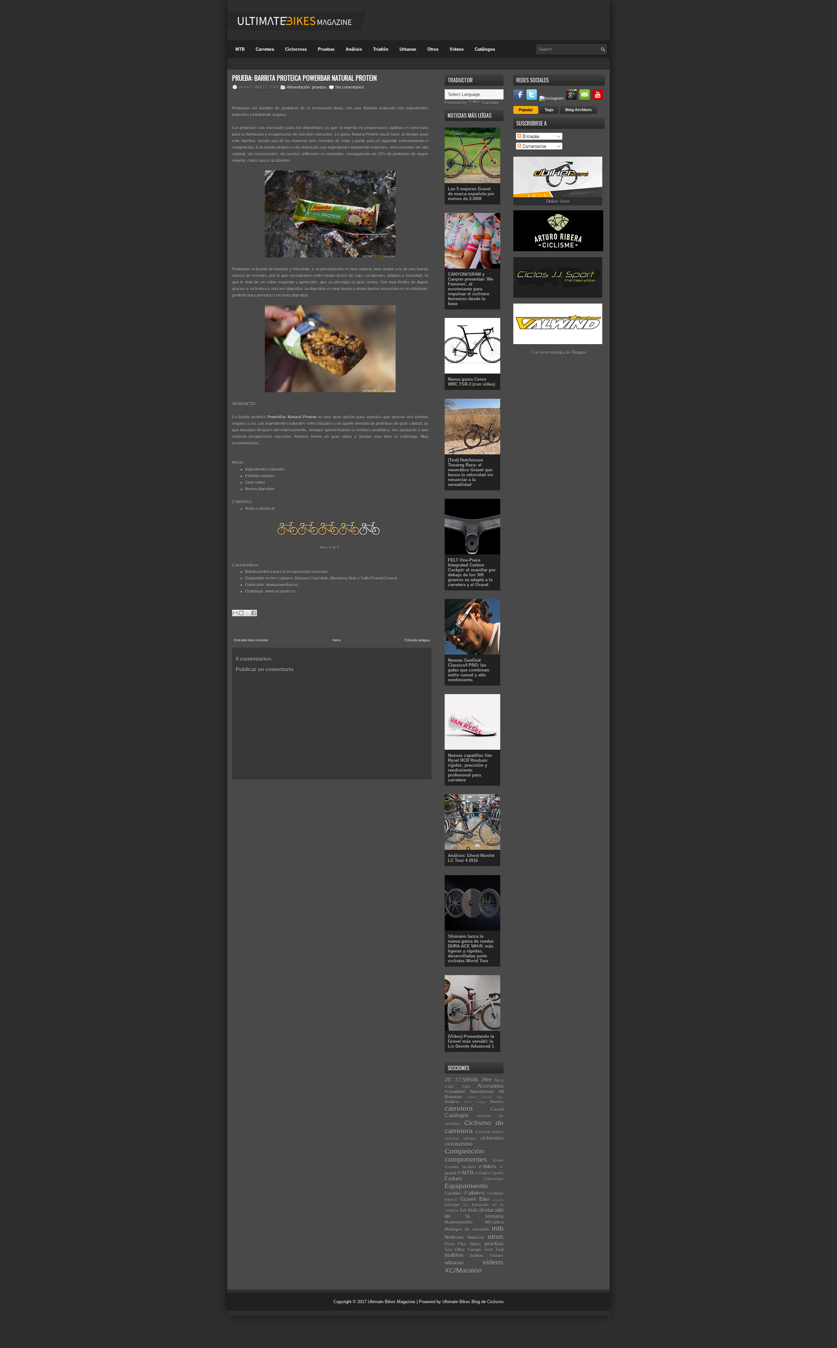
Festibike (495, 1193)
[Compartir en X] (247, 613)
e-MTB (465, 1173)
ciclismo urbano (460, 1138)
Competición (464, 1151)
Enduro (453, 1179)
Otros (432, 49)
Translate (490, 102)
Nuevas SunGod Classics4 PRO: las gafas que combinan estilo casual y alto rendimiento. (468, 670)
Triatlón (380, 49)
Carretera (265, 49)
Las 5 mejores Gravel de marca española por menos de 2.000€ (471, 193)
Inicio (337, 640)
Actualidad (455, 1091)
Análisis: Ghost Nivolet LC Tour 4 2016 (471, 858)
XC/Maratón (463, 1270)
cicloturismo (458, 1144)
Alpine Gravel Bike (486, 1097)
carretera (459, 1108)
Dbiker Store (558, 201)
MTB (240, 49)
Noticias (454, 1237)
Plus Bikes (469, 1244)
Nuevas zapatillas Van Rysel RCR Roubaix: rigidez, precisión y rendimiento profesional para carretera (470, 767)
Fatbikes (475, 1193)
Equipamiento (466, 1186)
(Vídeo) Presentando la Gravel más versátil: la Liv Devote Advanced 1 (471, 1041)
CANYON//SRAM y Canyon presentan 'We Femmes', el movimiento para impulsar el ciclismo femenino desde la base (470, 289)
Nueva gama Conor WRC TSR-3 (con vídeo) (471, 382)
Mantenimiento (458, 1222)
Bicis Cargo (475, 1102)
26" (449, 1080)
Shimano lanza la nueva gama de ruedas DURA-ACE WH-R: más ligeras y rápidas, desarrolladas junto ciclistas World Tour (471, 948)
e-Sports (496, 1173)
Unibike (497, 1255)
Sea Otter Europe (463, 1249)
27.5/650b (466, 1080)
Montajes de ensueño (467, 1229)
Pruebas (326, 49)
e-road (481, 1173)
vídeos (493, 1262)
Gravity (498, 1200)
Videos (457, 49)
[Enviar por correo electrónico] (235, 613)
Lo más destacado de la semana (474, 1213)
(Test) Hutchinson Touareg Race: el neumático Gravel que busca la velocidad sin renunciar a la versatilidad (470, 472)
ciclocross (492, 1138)
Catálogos (485, 49)
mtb (498, 1228)
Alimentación (298, 87)
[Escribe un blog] (241, 613)
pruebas (319, 87)
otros (496, 1236)
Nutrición (476, 1237)
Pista (449, 1244)
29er (486, 1080)
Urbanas (408, 49)
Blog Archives (578, 110)
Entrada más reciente (251, 640)
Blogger (579, 352)
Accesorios (491, 1086)
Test (488, 1249)
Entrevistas (494, 1179)
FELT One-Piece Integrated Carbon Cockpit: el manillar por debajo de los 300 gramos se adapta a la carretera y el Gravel (472, 572)
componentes (466, 1159)
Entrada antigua (417, 640)
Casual (497, 1109)
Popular (526, 110)
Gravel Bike (474, 1199)
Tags (549, 110)
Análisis (354, 49)
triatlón (476, 1255)
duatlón (469, 1167)
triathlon (454, 1255)
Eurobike (453, 1193)
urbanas (454, 1263)
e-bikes (487, 1166)
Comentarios (533, 146)
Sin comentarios (349, 87)
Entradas (530, 136)
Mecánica (494, 1222)
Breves (497, 1101)
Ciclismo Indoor (489, 1132)
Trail (499, 1249)
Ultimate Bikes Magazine (391, 1301)
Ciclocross (296, 49)
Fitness (451, 1200)
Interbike (452, 1205)
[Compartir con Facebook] (253, 613)
